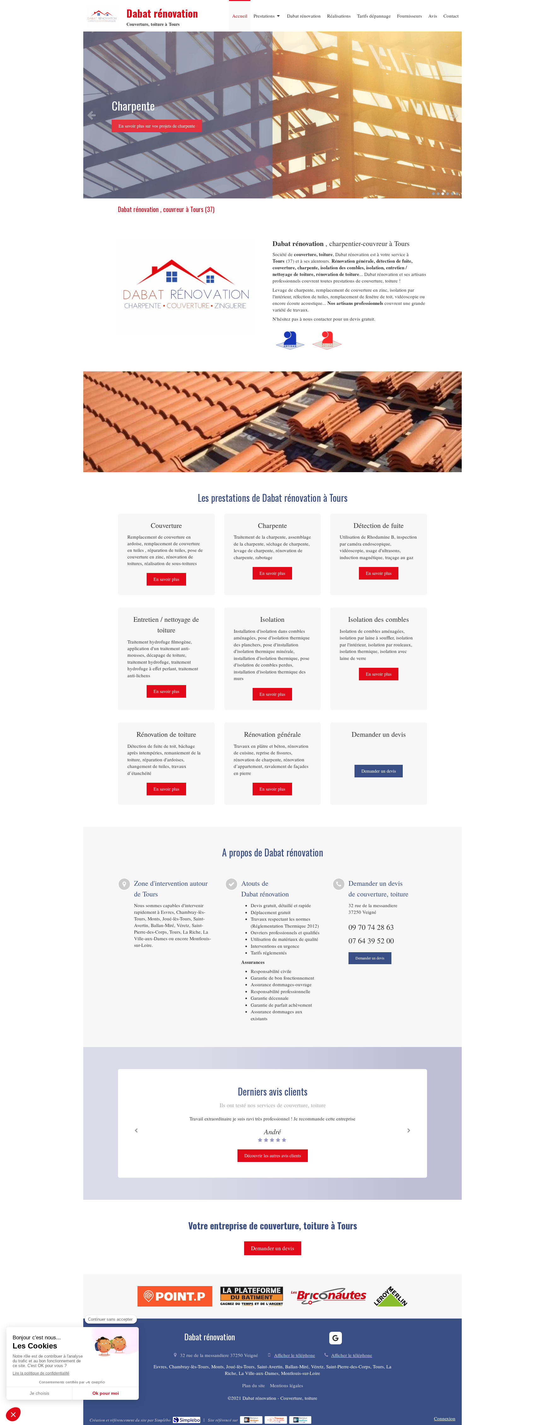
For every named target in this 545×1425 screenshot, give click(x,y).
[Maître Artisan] (327, 340)
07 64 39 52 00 (371, 941)
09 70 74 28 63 (371, 927)
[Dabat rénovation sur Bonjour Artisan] (251, 1420)
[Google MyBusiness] (335, 1338)
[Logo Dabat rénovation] (101, 26)
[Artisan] (290, 340)
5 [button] (452, 193)
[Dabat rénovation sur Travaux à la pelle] (276, 1420)
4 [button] (447, 193)
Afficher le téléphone (294, 1355)
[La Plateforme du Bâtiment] (251, 1296)
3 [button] (442, 193)
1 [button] (433, 193)
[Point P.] (175, 1296)
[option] (272, 114)
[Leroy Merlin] (391, 1296)
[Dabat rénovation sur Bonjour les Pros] (300, 1420)
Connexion (444, 1418)
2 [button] (438, 193)
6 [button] (457, 193)
